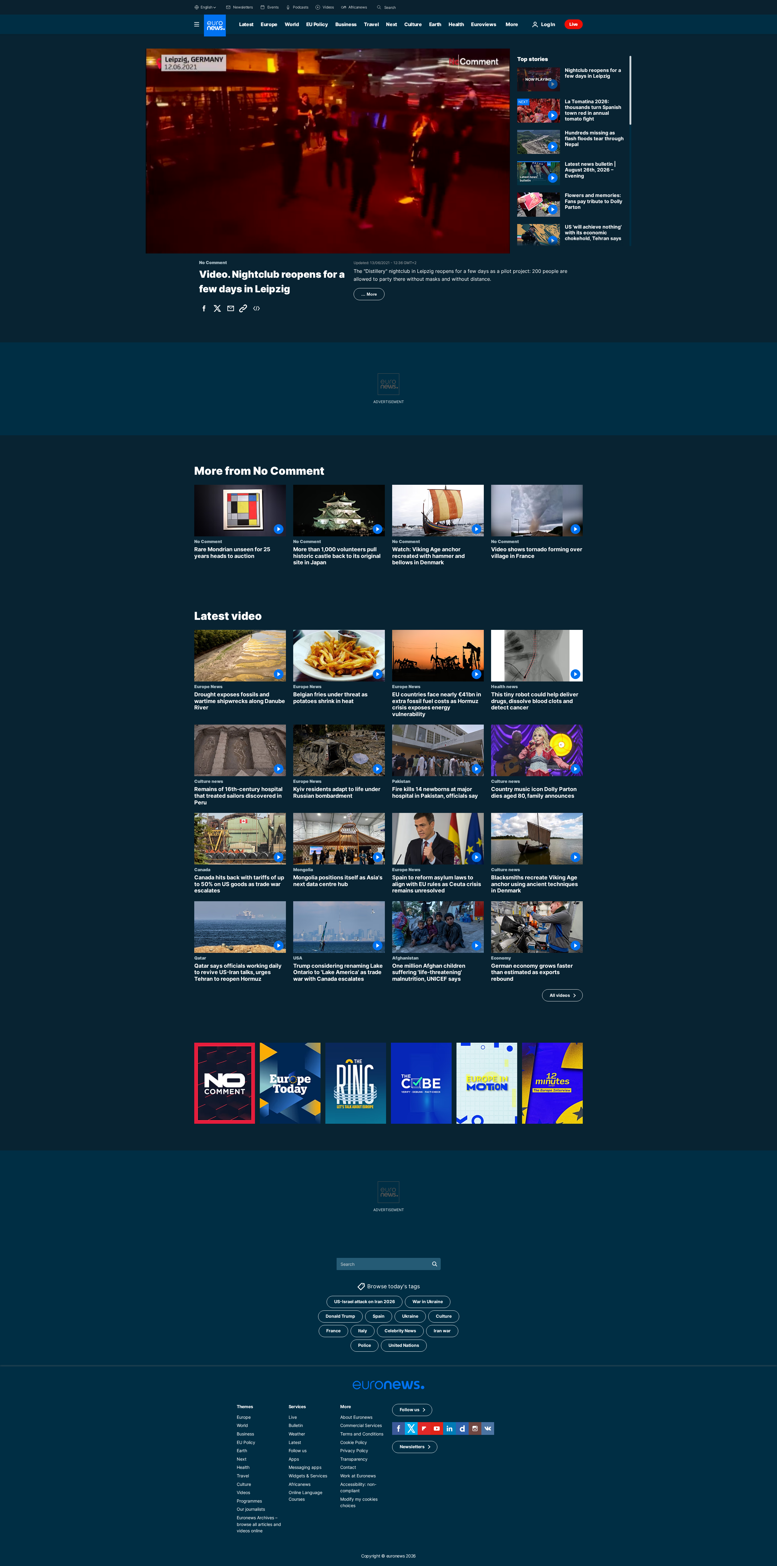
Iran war (442, 1330)
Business (346, 24)
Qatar (200, 957)
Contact (348, 1467)
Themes (245, 1406)
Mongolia (303, 869)
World (292, 24)
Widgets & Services (308, 1475)
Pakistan (401, 781)
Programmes (249, 1500)
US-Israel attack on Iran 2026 (364, 1301)
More (345, 1406)
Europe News (208, 686)
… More (369, 294)
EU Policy (317, 24)
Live (573, 24)
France (333, 1330)
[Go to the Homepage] (215, 25)
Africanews (299, 1483)
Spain (379, 1316)
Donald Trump (340, 1316)
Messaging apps (305, 1467)
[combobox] (409, 7)
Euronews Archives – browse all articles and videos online (259, 1524)
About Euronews (356, 1417)
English (206, 7)
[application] (328, 151)
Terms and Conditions (361, 1433)
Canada (202, 869)
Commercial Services (361, 1425)
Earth (435, 24)
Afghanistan (405, 957)
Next (391, 24)
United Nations (403, 1345)
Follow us (298, 1450)
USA (297, 957)
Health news (504, 686)
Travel (371, 24)
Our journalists (251, 1509)
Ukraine (410, 1316)
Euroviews (483, 24)
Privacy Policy (354, 1450)
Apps (294, 1459)
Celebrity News (400, 1330)
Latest (246, 24)
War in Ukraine (427, 1301)
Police (364, 1345)
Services (297, 1406)
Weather (297, 1433)
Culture (413, 24)
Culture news (208, 781)
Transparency (354, 1459)
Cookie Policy (353, 1442)
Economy (501, 957)
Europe (269, 24)
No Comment (208, 541)
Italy (362, 1330)
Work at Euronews (358, 1475)
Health (456, 24)
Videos (243, 1492)
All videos (560, 995)
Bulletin (296, 1425)
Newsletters (412, 1446)
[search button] (379, 7)
